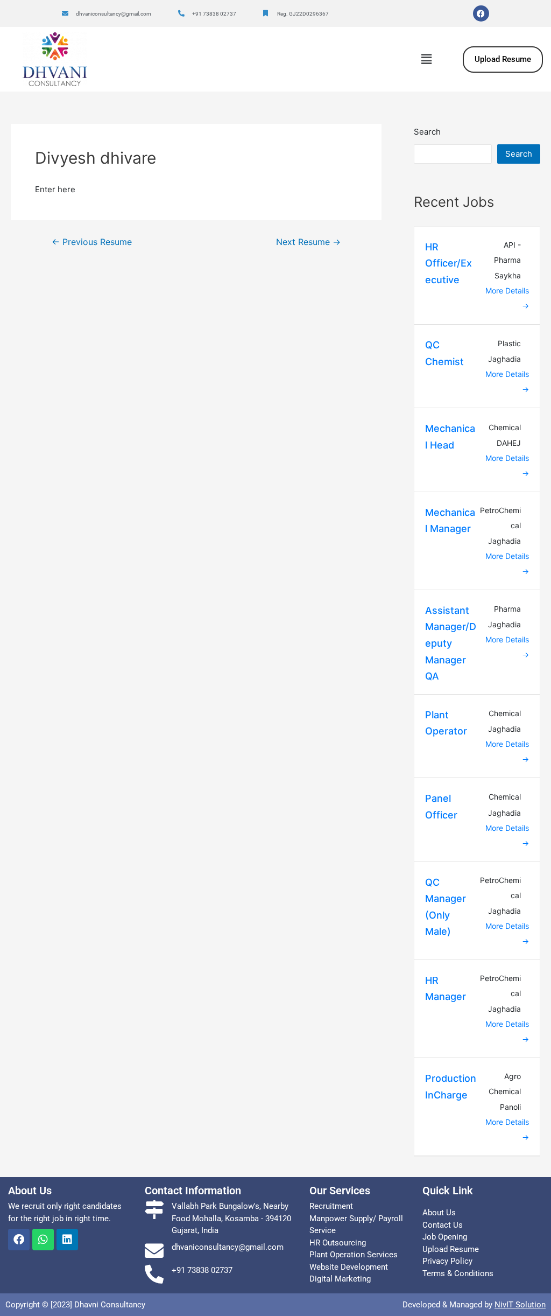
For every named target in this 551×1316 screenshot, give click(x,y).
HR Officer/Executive (448, 263)
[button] (426, 59)
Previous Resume (92, 242)
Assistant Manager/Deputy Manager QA (450, 643)
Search (427, 132)
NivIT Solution (520, 1305)
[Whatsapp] (43, 1239)
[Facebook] (481, 13)
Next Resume (308, 242)
